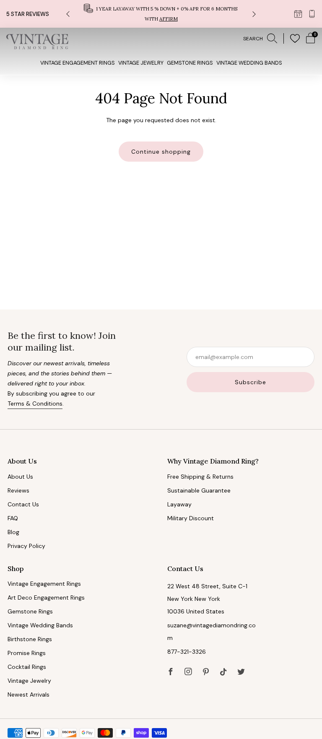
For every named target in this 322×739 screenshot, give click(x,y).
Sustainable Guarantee (199, 490)
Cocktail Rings (27, 667)
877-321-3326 (186, 651)
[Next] (254, 14)
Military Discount (190, 518)
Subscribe (250, 382)
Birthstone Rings (30, 639)
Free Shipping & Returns (200, 476)
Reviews (18, 490)
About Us (20, 476)
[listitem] (161, 14)
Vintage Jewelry (141, 63)
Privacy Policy (26, 546)
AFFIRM (168, 19)
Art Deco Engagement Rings (46, 597)
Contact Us (23, 504)
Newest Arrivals (28, 694)
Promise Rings (27, 653)
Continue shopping (161, 151)
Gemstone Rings (190, 63)
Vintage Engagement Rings (77, 63)
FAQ (13, 518)
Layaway (179, 504)
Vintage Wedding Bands (249, 63)
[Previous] (67, 14)
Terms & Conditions (35, 403)
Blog (13, 532)
